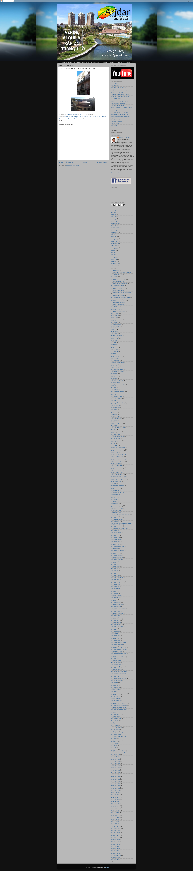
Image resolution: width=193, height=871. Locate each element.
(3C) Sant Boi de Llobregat (117, 450)
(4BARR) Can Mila (115, 535)
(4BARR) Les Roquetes (116, 624)
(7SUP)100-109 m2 (115, 826)
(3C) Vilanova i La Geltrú (117, 508)
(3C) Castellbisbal (115, 358)
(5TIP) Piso (71, 118)
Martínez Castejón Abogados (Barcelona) (121, 116)
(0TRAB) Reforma (115, 306)
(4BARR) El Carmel (115, 566)
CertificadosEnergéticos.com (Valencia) (120, 94)
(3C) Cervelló (114, 364)
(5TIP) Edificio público (116, 734)
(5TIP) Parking (114, 743)
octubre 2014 (114, 265)
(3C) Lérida (113, 400)
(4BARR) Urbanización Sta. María (119, 709)
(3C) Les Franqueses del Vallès (118, 403)
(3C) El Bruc (114, 375)
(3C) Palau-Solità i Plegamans (118, 427)
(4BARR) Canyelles (115, 544)
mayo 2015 (113, 254)
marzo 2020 (114, 216)
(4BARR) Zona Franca (116, 718)
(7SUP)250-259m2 (115, 850)
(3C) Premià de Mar (115, 438)
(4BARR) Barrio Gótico (116, 519)
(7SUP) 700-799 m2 (115, 821)
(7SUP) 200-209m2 (115, 805)
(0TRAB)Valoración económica (118, 311)
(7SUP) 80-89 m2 (115, 823)
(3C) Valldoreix (114, 497)
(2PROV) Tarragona (115, 326)
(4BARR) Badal (114, 516)
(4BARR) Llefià (114, 628)
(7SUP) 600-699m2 (115, 817)
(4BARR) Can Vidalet (116, 543)
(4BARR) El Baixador (116, 562)
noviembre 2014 (115, 263)
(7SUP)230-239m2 (115, 846)
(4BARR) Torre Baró (115, 696)
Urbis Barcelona (114, 125)
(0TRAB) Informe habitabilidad (118, 288)
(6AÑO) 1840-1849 (115, 759)
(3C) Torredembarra (115, 488)
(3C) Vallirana (114, 499)
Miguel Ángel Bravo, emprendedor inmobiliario (122, 118)
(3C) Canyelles (114, 349)
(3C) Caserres (114, 355)
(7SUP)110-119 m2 (115, 830)
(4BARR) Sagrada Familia (117, 658)
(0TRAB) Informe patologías (117, 290)
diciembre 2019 (114, 221)
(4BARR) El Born (115, 564)
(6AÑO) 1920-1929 (115, 774)
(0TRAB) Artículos (115, 270)
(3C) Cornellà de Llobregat (117, 371)
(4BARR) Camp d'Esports (117, 524)
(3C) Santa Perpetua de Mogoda (118, 479)
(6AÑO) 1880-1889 (115, 767)
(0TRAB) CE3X (114, 276)
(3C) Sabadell (114, 445)
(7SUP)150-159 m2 (115, 837)
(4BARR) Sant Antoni (116, 662)
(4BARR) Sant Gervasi (116, 669)
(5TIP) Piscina (114, 745)
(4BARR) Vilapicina (115, 716)
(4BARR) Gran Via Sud (116, 595)
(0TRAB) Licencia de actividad (118, 302)
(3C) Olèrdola (114, 422)
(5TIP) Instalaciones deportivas (118, 736)
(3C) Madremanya (115, 407)
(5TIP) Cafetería (115, 725)
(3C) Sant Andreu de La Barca (118, 447)
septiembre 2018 (115, 227)
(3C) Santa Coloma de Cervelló (118, 476)
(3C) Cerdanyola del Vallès (117, 362)
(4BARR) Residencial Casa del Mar (119, 655)
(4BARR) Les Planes (116, 622)
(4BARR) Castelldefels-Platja (117, 546)
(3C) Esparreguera (115, 382)
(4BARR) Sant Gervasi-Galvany (118, 673)
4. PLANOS (119, 62)
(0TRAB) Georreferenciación (117, 285)
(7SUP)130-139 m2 (115, 834)
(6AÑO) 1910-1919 (115, 772)
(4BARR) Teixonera (115, 694)
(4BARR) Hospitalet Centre (117, 600)
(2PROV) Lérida (114, 322)
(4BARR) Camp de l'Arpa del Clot (119, 528)
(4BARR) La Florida (115, 611)
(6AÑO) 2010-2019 (115, 790)
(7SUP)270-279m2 (115, 853)
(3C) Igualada (114, 394)
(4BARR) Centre (115, 548)
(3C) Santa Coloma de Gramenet (119, 478)
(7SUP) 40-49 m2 (88, 118)
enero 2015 (113, 261)
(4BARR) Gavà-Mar (115, 588)
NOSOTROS (128, 62)
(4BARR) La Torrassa (116, 619)
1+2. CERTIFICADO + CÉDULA (99, 62)
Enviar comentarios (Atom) (72, 165)
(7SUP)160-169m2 (115, 839)
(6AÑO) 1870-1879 (115, 765)
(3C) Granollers (114, 389)
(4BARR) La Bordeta (116, 606)
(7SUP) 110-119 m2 (115, 797)
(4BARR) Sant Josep (116, 675)
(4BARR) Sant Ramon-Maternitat (119, 678)
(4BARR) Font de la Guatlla (117, 582)
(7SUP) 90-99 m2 (115, 825)
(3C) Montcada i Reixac (116, 418)
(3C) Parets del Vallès (116, 431)
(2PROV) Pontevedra (116, 324)
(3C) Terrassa (114, 487)
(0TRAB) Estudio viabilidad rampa (119, 283)
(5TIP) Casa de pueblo (116, 727)
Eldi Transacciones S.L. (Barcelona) (119, 101)
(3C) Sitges (113, 483)
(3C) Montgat (114, 420)
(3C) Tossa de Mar (115, 494)
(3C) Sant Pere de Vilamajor (117, 470)
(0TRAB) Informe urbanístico (118, 295)
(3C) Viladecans (114, 503)
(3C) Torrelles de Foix (116, 490)
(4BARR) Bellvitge (115, 521)
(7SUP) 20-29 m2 (115, 803)
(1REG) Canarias (115, 313)
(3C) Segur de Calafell (116, 481)
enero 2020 (113, 219)
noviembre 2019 (115, 223)
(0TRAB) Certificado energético (71, 116)
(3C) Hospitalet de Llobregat (117, 391)
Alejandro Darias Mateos (125, 137)
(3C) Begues (114, 340)
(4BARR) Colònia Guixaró (117, 557)
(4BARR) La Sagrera (116, 617)
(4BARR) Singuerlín (115, 689)
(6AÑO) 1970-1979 (115, 783)
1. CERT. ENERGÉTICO (65, 62)
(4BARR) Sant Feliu (115, 667)
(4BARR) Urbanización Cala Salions (119, 703)
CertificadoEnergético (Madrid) (118, 92)
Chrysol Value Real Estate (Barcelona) (120, 96)
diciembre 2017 (114, 230)
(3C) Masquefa (114, 412)
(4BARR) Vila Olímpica (116, 714)
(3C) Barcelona (102, 116)
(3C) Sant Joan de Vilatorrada (118, 461)
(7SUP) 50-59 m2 (115, 814)
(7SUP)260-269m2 (115, 852)
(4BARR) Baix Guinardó (116, 517)
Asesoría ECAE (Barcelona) (117, 83)
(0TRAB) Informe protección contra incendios (121, 292)
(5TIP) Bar (113, 723)
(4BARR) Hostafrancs (116, 602)
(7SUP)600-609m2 (115, 857)
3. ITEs (112, 62)
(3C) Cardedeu (114, 351)
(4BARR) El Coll (114, 570)
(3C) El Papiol (114, 378)
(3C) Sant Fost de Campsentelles (119, 459)
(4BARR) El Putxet (115, 575)
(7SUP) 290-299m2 (115, 807)
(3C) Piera (113, 432)
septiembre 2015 (115, 247)
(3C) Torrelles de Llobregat (117, 492)
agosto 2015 (114, 248)
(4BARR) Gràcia (115, 593)
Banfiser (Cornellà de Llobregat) (118, 87)
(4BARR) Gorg (114, 591)
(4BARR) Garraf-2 (115, 586)
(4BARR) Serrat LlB (115, 687)
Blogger (107, 867)
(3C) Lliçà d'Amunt (115, 405)
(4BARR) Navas (114, 633)
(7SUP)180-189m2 (115, 843)
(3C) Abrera (113, 329)
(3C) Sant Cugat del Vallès (117, 456)
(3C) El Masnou (114, 376)
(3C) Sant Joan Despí (116, 463)
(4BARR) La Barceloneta (117, 604)
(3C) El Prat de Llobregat (117, 380)
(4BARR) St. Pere (115, 691)
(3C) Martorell (114, 411)
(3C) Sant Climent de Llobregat (118, 454)
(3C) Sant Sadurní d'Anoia (117, 472)
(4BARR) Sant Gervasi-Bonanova (119, 671)
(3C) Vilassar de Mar (116, 512)
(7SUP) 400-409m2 (115, 812)
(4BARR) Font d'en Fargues (117, 581)
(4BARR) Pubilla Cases (116, 651)
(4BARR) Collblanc (115, 553)
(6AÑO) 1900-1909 (115, 770)
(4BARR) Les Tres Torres (117, 626)
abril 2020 (113, 214)
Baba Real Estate (115, 85)
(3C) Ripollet (114, 441)
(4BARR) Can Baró (115, 530)
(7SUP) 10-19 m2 (115, 792)
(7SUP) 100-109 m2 (115, 794)
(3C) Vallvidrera (114, 501)
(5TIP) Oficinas (114, 741)
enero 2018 (113, 229)
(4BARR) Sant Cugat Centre (117, 666)
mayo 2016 (113, 239)
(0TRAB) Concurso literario (117, 281)
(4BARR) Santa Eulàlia (116, 680)
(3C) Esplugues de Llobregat (118, 384)
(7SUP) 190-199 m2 (115, 801)
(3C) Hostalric (114, 393)
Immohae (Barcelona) (116, 110)
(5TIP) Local (114, 738)
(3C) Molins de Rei (115, 416)
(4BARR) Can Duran (116, 534)
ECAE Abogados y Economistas (118, 100)
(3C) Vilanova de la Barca (117, 505)
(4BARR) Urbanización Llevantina (119, 707)
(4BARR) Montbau (115, 631)
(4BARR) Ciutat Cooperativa (117, 550)
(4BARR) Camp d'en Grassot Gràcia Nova (121, 523)
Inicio (85, 162)
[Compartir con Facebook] (90, 114)
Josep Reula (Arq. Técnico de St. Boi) (120, 114)
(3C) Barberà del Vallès (116, 335)
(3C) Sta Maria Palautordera (117, 485)
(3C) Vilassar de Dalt (116, 510)
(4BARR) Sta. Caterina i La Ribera (119, 693)
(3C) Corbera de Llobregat (117, 369)
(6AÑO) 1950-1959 (115, 779)
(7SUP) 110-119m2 (115, 799)
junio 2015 (113, 252)
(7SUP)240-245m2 (115, 848)
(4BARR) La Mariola (115, 615)
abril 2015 (113, 256)
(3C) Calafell (114, 344)
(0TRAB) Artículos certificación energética (121, 272)
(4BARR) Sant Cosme (116, 664)
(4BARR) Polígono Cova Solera (118, 642)
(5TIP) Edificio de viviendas (117, 732)
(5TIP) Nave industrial (116, 740)
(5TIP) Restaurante (115, 754)
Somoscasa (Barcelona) (116, 121)
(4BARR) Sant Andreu (116, 660)
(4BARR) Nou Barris (115, 635)
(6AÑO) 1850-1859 (115, 761)
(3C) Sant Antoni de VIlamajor (118, 449)
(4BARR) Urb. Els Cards (116, 702)
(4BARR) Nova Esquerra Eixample (119, 637)
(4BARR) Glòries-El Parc (117, 590)
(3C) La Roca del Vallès (116, 398)
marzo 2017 (114, 234)
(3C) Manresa (114, 409)
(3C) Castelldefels (115, 360)
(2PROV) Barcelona (93, 116)
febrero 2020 (114, 218)
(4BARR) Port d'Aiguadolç (117, 644)
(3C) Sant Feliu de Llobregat (117, 458)
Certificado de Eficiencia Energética (119, 91)
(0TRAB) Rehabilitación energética (119, 308)
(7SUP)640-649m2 (115, 859)
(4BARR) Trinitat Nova (116, 698)
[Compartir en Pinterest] (92, 114)
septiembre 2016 (115, 238)
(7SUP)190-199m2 (115, 844)
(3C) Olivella (114, 425)
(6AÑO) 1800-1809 (115, 758)
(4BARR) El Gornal (115, 573)
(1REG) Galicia (114, 317)
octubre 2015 (114, 245)
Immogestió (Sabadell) (116, 109)
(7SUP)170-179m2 (115, 841)
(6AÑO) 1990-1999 (115, 787)
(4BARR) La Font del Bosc (117, 613)
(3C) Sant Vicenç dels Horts (117, 474)
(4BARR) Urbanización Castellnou (119, 705)
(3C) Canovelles (115, 347)
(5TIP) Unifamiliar (115, 756)
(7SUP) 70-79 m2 (115, 819)
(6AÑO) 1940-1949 (115, 778)
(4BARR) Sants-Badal (116, 684)
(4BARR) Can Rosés (116, 539)
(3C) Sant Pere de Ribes (117, 468)
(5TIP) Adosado (114, 720)
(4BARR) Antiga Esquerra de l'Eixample (120, 514)
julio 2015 (113, 250)
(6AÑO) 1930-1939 (115, 776)
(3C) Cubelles (114, 373)
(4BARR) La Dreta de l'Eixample (118, 608)
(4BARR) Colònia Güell (116, 555)
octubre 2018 (114, 225)
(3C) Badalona (114, 331)
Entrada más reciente (66, 162)
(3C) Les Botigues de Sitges (117, 402)
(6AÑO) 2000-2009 (78, 118)
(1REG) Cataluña (84, 116)
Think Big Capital (115, 123)
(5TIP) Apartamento (115, 722)
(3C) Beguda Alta (115, 338)
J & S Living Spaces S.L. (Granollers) (119, 112)
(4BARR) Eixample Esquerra (117, 561)
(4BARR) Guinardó (115, 597)
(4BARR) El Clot (114, 568)
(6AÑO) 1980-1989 (115, 785)
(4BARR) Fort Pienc (115, 584)
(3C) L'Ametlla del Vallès (116, 396)
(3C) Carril (113, 353)
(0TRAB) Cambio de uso (117, 274)
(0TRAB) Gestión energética (117, 287)
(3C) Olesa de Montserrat (117, 423)
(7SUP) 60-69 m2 (115, 815)
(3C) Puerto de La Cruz (116, 440)
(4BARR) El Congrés (116, 572)
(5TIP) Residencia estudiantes (118, 750)
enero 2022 (113, 210)
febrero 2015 (114, 259)
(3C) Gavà (113, 385)
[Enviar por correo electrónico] (86, 114)
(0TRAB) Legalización (116, 299)
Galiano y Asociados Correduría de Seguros (121, 107)
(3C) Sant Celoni (115, 452)
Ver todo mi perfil (115, 172)
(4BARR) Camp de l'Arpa (117, 526)
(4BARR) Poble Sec (115, 640)
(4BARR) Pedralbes (115, 638)
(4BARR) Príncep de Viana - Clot (118, 647)
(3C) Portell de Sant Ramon (117, 436)
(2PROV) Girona (115, 320)
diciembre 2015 (114, 241)
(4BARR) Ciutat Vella (116, 552)
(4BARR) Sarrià (114, 685)
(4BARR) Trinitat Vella (116, 700)
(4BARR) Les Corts (115, 620)
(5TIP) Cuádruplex (115, 729)
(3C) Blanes (113, 342)
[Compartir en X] (89, 114)
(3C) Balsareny (114, 333)
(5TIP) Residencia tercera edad (118, 752)
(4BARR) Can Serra (115, 541)
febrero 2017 (114, 236)
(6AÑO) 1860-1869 (115, 763)
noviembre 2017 (115, 232)
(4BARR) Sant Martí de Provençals (119, 676)
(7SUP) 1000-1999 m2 (116, 796)
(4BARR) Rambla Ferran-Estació (118, 653)
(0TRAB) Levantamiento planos (118, 300)
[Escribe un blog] (88, 114)
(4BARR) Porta (114, 646)
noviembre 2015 (115, 243)
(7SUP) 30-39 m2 (115, 808)
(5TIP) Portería (114, 749)
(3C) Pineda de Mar (115, 434)
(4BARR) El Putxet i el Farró (117, 577)
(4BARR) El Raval (63, 118)
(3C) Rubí (113, 443)
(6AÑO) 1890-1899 (115, 769)
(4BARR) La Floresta (116, 610)
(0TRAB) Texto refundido (117, 309)
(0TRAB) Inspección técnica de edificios (120, 297)
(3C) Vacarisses (114, 496)
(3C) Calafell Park (115, 346)
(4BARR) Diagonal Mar (116, 559)
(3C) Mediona (114, 414)
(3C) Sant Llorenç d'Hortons (117, 467)
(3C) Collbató (114, 367)
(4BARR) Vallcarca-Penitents (117, 711)
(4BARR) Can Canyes (116, 532)
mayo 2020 (113, 212)
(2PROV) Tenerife (115, 328)
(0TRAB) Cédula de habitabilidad (119, 278)
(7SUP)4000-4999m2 (116, 855)
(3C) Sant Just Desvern (116, 465)
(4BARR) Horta (114, 599)
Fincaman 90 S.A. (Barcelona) (118, 103)
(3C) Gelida (113, 387)
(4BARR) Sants (114, 682)
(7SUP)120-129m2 (115, 832)
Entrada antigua (102, 162)
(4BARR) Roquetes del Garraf (118, 656)
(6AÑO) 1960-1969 (115, 781)
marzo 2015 (114, 257)
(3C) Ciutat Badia (115, 365)
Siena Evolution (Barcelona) (117, 119)
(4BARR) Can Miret (115, 537)
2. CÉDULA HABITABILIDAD (81, 62)
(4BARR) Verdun (115, 713)
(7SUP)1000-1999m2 (116, 828)
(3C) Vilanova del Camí (116, 506)
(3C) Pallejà (113, 429)
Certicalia (113, 89)
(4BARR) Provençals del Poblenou (119, 649)
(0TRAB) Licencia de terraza (117, 304)
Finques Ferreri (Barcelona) (117, 105)
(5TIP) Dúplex (114, 731)
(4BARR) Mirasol (115, 629)
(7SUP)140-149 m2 (115, 835)
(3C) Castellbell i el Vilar (116, 356)
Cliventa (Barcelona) (116, 98)
